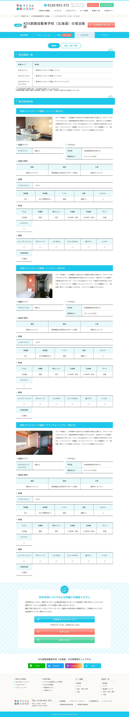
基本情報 (24, 35)
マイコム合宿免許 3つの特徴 (52, 682)
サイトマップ (107, 701)
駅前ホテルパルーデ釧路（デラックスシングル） (53, 81)
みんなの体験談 (48, 685)
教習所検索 (47, 679)
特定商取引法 (94, 701)
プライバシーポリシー (77, 701)
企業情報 (63, 701)
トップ (16, 16)
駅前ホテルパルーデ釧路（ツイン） (48, 70)
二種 (78, 692)
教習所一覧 (24, 16)
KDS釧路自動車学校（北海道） (41, 16)
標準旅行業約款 (83, 704)
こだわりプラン (71, 11)
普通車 (53, 45)
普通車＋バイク (108, 689)
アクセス (105, 35)
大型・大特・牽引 (82, 689)
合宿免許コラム (48, 687)
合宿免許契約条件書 (66, 704)
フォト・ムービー (44, 35)
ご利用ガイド (108, 11)
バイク (79, 686)
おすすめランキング (22, 682)
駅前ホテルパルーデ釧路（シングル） (49, 76)
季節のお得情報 (44, 11)
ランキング (57, 11)
